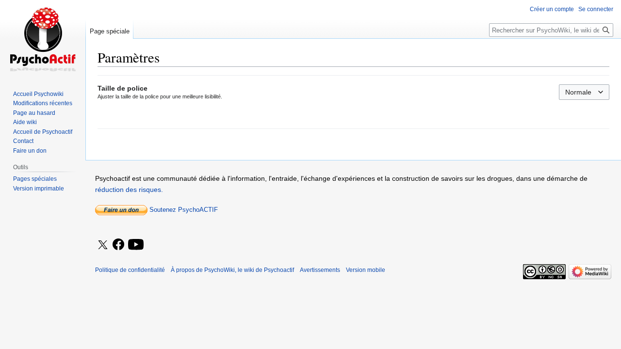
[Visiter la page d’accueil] (43, 39)
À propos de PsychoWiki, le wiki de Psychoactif (232, 270)
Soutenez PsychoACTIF (182, 209)
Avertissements (320, 270)
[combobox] (584, 92)
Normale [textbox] (578, 92)
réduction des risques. (129, 189)
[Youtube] (136, 251)
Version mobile (365, 270)
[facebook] (119, 244)
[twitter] (103, 251)
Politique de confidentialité (130, 270)
